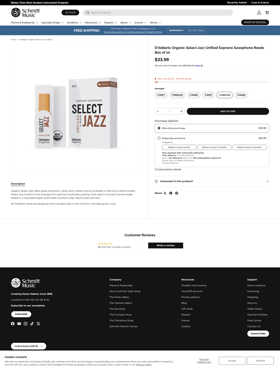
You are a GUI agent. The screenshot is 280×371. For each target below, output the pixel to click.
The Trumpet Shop (121, 314)
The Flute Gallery (119, 297)
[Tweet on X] (165, 193)
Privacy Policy (144, 364)
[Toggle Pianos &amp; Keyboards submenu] (37, 22)
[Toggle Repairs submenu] (115, 22)
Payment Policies (257, 314)
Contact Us (253, 326)
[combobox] (158, 12)
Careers (185, 326)
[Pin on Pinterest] (177, 193)
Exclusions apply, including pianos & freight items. (133, 32)
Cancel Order (258, 333)
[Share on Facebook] (171, 193)
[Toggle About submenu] (130, 22)
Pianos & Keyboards (23, 22)
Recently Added (237, 2)
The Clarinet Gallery (121, 303)
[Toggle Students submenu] (80, 22)
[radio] (212, 128)
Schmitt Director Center (124, 326)
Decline (260, 360)
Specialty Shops (51, 22)
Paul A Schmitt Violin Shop (125, 291)
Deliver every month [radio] (179, 147)
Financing (253, 291)
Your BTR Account (192, 291)
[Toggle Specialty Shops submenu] (62, 22)
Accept (232, 360)
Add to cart (228, 111)
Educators (91, 22)
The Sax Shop (117, 308)
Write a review (166, 245)
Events (139, 22)
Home (13, 39)
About (124, 22)
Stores (154, 22)
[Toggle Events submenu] (145, 22)
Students (72, 22)
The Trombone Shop (121, 320)
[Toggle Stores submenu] (160, 22)
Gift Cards (187, 308)
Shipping (252, 297)
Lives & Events (260, 2)
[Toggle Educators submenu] (99, 22)
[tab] (18, 184)
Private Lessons (190, 297)
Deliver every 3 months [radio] (249, 147)
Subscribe (21, 314)
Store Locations (256, 285)
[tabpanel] (76, 197)
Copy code (197, 30)
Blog (184, 303)
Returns (252, 303)
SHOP (72, 12)
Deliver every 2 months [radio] (214, 147)
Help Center (254, 320)
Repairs (108, 22)
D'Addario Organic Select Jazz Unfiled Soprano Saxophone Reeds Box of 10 (36, 39)
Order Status (254, 308)
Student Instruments (193, 285)
